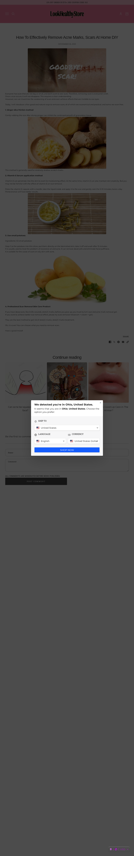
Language (44, 434)
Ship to (42, 421)
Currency (78, 434)
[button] (119, 849)
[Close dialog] (100, 402)
